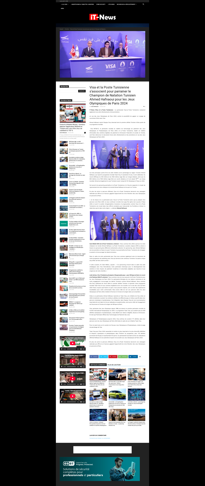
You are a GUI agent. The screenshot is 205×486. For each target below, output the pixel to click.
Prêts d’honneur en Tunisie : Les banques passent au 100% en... (77, 151)
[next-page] (93, 429)
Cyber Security (100, 4)
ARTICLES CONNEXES (98, 365)
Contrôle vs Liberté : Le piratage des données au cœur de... (77, 175)
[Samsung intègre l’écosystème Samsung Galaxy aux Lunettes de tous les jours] (64, 296)
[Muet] (81, 349)
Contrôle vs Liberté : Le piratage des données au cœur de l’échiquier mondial (136, 403)
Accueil (61, 29)
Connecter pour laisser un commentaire (100, 438)
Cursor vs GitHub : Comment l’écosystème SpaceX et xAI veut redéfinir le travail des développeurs (98, 424)
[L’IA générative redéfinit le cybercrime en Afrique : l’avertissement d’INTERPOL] (64, 272)
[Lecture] (62, 349)
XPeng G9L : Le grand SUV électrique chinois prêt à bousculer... (75, 263)
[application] (73, 343)
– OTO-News (111, 4)
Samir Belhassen (94, 106)
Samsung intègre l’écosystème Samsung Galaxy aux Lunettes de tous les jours (77, 295)
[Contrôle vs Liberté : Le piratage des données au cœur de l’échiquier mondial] (136, 395)
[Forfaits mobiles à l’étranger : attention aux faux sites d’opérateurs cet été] (64, 223)
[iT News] (102, 17)
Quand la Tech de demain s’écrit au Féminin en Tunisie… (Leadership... (76, 191)
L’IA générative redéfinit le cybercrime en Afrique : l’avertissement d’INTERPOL (76, 271)
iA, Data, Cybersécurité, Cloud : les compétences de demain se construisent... (77, 231)
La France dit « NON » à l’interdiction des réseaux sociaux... (75, 215)
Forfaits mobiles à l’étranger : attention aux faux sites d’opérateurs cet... (77, 223)
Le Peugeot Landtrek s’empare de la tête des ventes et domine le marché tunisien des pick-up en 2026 (136, 424)
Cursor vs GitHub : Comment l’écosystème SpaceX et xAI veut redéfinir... (76, 183)
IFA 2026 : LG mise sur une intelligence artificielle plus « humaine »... (76, 247)
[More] (140, 356)
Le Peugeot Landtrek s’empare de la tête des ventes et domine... (77, 199)
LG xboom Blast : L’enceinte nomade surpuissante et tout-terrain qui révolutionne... (77, 239)
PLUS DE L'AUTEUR (114, 365)
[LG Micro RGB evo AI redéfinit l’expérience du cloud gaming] (64, 312)
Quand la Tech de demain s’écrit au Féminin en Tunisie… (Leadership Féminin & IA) (117, 424)
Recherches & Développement (126, 4)
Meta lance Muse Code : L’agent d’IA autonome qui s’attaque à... (77, 255)
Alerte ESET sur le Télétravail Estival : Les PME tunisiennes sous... (76, 280)
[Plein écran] (83, 349)
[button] (143, 4)
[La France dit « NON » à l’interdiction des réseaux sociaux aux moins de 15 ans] (64, 215)
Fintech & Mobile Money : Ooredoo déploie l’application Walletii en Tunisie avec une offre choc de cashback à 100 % (72, 127)
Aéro (62, 8)
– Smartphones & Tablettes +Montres (82, 4)
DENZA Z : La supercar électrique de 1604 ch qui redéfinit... (75, 303)
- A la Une (66, 29)
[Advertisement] (102, 449)
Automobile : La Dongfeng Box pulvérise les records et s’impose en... (77, 167)
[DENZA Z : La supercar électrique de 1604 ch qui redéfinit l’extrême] (64, 304)
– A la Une (64, 4)
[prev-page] (91, 429)
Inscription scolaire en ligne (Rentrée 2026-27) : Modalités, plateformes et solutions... (77, 159)
